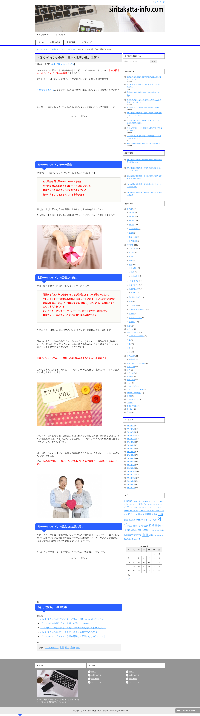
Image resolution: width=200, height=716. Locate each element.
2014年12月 (131, 471)
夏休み (139, 519)
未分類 (129, 396)
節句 (130, 265)
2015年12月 (131, 435)
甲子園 (129, 209)
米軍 (154, 535)
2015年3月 (131, 462)
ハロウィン (133, 305)
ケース (156, 507)
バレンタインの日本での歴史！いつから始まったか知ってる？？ (72, 619)
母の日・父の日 (134, 297)
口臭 (160, 514)
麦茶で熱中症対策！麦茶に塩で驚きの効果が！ (144, 143)
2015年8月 (131, 445)
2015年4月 (131, 458)
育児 (128, 412)
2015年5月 (131, 455)
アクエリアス (143, 507)
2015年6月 (131, 452)
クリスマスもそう (45, 90)
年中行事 (55, 64)
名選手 (131, 233)
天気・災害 (131, 380)
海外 (72, 647)
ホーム (41, 42)
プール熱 (148, 510)
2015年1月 (131, 468)
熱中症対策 (134, 535)
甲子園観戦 (133, 241)
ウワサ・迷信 (132, 386)
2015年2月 (131, 465)
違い (78, 647)
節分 (130, 261)
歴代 (134, 530)
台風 (126, 520)
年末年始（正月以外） (137, 310)
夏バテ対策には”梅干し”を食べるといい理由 (143, 107)
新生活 (129, 326)
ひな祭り (134, 268)
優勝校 (148, 514)
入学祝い (134, 292)
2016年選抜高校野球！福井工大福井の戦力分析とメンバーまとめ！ (144, 177)
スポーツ (130, 329)
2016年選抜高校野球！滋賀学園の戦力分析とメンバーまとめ (144, 185)
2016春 (131, 225)
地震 (133, 520)
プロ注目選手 (134, 229)
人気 (138, 514)
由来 (145, 535)
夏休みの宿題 (132, 406)
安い (155, 520)
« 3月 (128, 579)
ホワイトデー (134, 285)
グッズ (150, 507)
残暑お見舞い (143, 530)
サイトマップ (86, 42)
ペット (129, 383)
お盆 (130, 301)
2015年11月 (131, 439)
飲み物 (127, 539)
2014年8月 (131, 484)
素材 (158, 535)
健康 (142, 514)
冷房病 (154, 514)
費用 (161, 535)
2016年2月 (131, 429)
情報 (134, 526)
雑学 (128, 370)
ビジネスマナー (132, 399)
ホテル (153, 510)
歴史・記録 (133, 237)
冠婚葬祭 (130, 376)
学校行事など (134, 289)
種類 (151, 535)
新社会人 (132, 359)
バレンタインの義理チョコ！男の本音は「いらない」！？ (68, 623)
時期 (151, 525)
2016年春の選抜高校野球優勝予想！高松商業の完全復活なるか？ (144, 161)
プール (142, 510)
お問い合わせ (55, 42)
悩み (130, 526)
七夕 (132, 272)
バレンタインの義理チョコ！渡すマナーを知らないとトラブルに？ (73, 627)
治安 (157, 530)
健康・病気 (131, 367)
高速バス (136, 539)
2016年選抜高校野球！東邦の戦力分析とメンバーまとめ (144, 193)
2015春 (131, 221)
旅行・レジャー (132, 332)
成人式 (131, 256)
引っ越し (130, 409)
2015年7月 (131, 448)
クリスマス (133, 248)
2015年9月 (131, 442)
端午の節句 (135, 276)
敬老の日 (132, 322)
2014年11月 (131, 475)
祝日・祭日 (131, 373)
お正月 (131, 252)
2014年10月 (131, 478)
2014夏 (131, 212)
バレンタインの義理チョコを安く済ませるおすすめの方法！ (69, 632)
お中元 (128, 507)
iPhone (128, 501)
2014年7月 (131, 488)
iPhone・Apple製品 (134, 393)
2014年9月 (131, 481)
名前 (130, 520)
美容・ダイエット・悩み (136, 363)
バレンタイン (67, 64)
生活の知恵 (131, 356)
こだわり (135, 507)
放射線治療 (140, 526)
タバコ (136, 510)
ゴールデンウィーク (136, 336)
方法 (146, 526)
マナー (129, 403)
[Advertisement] (78, 138)
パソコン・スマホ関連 (135, 390)
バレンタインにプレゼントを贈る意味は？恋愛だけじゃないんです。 (74, 636)
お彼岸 (131, 314)
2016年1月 (131, 432)
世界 (62, 647)
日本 (67, 647)
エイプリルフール (135, 318)
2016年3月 (131, 426)
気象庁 (154, 530)
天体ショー (148, 520)
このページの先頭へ (188, 711)
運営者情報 (71, 42)
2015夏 (131, 216)
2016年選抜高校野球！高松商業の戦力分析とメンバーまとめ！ (144, 169)
